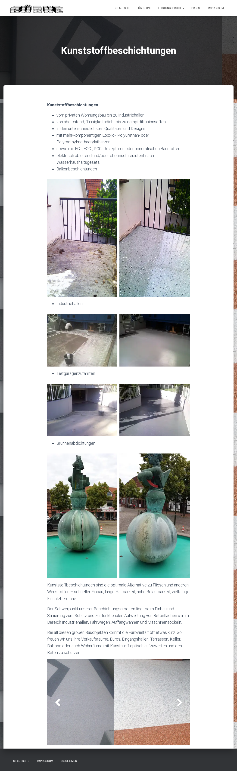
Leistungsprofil (170, 8)
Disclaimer (69, 761)
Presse (196, 8)
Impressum (216, 8)
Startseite (123, 8)
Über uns (144, 8)
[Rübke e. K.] (37, 8)
